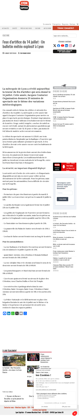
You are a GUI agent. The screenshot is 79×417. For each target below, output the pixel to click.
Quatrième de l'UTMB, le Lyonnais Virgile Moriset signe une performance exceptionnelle (63, 110)
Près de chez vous (26, 28)
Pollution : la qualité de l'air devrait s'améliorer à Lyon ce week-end (62, 259)
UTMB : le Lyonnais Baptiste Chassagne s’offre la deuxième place (63, 118)
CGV (28, 407)
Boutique (72, 24)
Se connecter (47, 24)
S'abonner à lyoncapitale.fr (66, 28)
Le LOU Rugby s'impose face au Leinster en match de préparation (64, 231)
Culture (37, 28)
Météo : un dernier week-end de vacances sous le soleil (64, 245)
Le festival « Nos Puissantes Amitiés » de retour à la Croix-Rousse (12, 370)
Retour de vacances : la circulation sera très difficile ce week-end (63, 238)
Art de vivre (47, 28)
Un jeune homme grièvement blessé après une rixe (64, 102)
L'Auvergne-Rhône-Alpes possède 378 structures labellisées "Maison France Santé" (63, 266)
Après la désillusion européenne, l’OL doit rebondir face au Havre (64, 95)
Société (14, 28)
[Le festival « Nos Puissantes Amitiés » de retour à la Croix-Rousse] (14, 365)
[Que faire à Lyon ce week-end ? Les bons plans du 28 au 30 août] (33, 386)
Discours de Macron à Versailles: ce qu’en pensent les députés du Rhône (14, 398)
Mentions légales (20, 407)
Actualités (5, 28)
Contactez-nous (9, 407)
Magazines (65, 24)
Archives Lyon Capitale (39, 410)
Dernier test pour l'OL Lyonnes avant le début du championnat (63, 125)
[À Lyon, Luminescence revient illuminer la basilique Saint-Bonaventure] (33, 360)
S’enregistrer (56, 24)
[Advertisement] (27, 71)
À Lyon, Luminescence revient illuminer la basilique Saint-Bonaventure (64, 252)
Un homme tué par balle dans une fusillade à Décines (64, 217)
